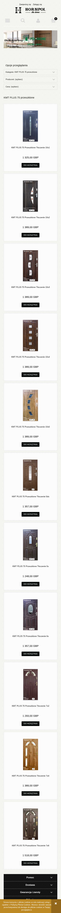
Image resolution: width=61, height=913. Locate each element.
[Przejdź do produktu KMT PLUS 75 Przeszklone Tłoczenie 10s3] (30, 266)
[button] (7, 20)
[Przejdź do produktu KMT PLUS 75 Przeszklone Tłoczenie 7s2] (30, 684)
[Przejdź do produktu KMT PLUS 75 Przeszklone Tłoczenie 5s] (30, 545)
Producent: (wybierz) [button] (14, 79)
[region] (30, 45)
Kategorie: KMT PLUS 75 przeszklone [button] (21, 72)
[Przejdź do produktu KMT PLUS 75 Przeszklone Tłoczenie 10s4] (30, 335)
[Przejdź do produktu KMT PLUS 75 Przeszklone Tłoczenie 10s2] (30, 196)
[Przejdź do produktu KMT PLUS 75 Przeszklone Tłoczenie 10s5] (30, 405)
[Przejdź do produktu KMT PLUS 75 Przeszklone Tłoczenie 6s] (30, 615)
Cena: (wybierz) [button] (12, 87)
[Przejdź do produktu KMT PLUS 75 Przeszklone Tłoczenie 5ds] (30, 475)
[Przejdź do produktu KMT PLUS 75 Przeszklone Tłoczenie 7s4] (30, 754)
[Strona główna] (30, 10)
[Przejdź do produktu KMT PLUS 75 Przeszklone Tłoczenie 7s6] (30, 824)
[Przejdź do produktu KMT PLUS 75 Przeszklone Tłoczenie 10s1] (30, 126)
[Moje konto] (38, 20)
